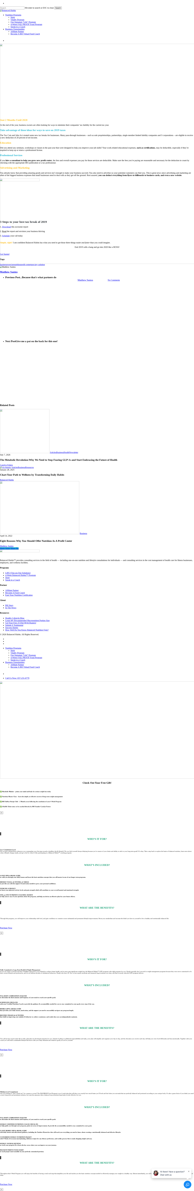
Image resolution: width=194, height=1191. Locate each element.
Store (7, 577)
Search (58, 8)
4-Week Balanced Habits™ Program (20, 575)
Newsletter (73, 452)
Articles (53, 452)
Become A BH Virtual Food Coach (25, 667)
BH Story (9, 605)
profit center (26, 264)
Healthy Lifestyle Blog (14, 618)
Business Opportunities (15, 662)
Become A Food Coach (15, 593)
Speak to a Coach (12, 580)
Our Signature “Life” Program (23, 655)
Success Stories (11, 627)
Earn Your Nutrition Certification (19, 595)
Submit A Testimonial (14, 625)
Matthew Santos (85, 280)
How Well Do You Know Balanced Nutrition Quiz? (27, 630)
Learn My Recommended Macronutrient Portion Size (27, 620)
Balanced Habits (7, 480)
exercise (10, 264)
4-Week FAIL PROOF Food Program (26, 657)
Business (97, 267)
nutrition (17, 264)
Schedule (6, 236)
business (3, 264)
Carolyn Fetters (6, 465)
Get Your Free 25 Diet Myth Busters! (20, 623)
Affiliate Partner (12, 590)
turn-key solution (38, 264)
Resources (29, 467)
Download (6, 227)
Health (66, 452)
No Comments (114, 280)
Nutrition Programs (13, 648)
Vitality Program (17, 653)
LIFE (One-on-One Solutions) (17, 573)
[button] (4, 254)
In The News (10, 608)
